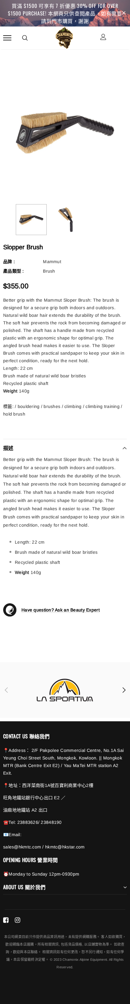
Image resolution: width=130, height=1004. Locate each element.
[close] (124, 13)
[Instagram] (17, 920)
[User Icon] (103, 37)
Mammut (52, 261)
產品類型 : (13, 271)
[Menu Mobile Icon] (7, 37)
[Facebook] (6, 920)
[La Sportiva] (65, 690)
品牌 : (9, 261)
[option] (65, 133)
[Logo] (64, 37)
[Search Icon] (25, 38)
